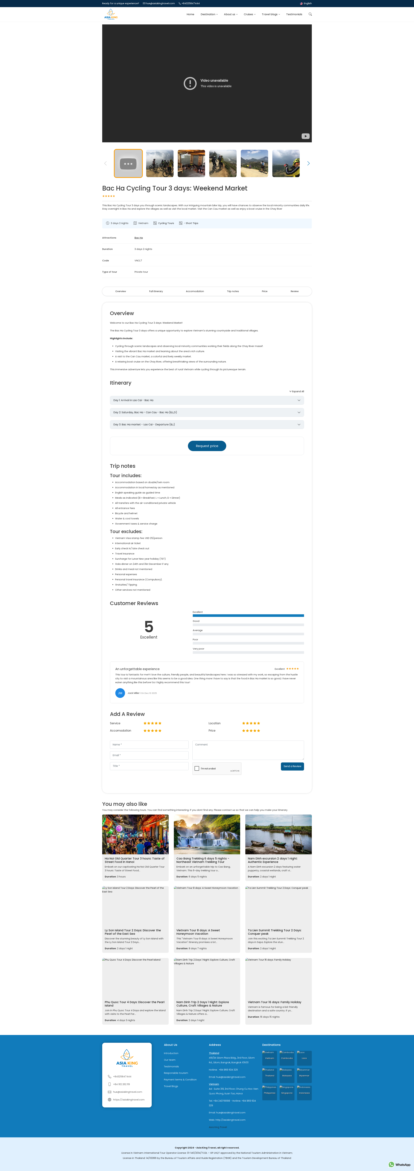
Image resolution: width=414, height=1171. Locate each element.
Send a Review (292, 766)
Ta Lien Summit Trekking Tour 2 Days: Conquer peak (274, 932)
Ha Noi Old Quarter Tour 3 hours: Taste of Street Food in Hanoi (134, 860)
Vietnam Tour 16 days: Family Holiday (274, 1002)
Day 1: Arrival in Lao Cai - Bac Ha (133, 400)
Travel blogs (270, 14)
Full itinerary (156, 291)
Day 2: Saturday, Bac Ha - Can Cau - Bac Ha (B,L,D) (145, 412)
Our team (169, 1060)
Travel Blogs (171, 1086)
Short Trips (192, 223)
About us (230, 14)
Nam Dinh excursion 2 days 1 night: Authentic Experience (273, 860)
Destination (208, 14)
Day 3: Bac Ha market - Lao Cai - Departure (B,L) (144, 424)
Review (295, 291)
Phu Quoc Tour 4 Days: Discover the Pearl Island (134, 1003)
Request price (207, 446)
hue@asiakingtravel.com (160, 3)
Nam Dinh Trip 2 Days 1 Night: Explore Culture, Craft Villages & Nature (202, 1003)
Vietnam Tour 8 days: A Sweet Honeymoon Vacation (198, 932)
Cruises (249, 14)
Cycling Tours (166, 223)
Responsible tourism (176, 1073)
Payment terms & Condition (180, 1079)
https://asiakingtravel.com (129, 1099)
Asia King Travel (218, 1127)
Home (190, 14)
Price (264, 291)
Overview (120, 291)
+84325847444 (191, 3)
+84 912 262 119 (121, 1084)
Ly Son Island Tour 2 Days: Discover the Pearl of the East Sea (133, 932)
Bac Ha (139, 237)
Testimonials (294, 14)
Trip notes (233, 291)
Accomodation (195, 291)
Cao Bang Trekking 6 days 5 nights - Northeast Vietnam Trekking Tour (202, 860)
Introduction (171, 1053)
